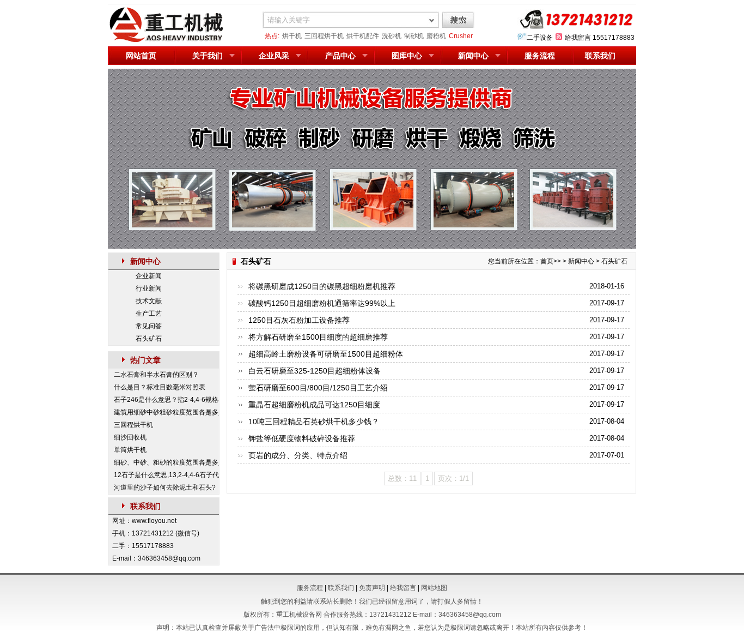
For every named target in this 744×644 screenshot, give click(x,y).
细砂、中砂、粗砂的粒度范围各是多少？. (166, 462)
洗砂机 (391, 36)
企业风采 (274, 55)
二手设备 (540, 37)
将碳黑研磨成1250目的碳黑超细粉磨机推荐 (321, 286)
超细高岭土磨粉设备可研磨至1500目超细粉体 (325, 354)
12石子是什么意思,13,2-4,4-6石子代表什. (166, 475)
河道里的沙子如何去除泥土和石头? (165, 487)
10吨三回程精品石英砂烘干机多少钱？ (313, 421)
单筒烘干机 (130, 450)
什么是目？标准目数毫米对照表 (159, 387)
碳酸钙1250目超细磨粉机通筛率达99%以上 (321, 303)
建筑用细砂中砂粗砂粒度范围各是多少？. (166, 412)
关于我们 (207, 55)
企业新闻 (149, 276)
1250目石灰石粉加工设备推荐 (299, 320)
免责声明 (372, 588)
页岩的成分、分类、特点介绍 (297, 455)
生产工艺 (149, 313)
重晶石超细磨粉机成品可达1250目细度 (314, 404)
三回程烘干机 (324, 36)
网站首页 (141, 55)
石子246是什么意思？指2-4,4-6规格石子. (166, 400)
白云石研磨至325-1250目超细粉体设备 (314, 370)
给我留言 (578, 37)
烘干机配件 (362, 36)
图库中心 (407, 55)
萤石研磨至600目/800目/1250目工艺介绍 (318, 387)
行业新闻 (149, 288)
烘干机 (292, 36)
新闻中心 (473, 55)
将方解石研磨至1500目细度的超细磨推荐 (318, 337)
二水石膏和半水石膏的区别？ (156, 374)
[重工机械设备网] (166, 40)
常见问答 (149, 326)
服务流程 (540, 55)
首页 (546, 261)
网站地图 (434, 588)
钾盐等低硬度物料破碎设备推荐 (301, 438)
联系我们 (600, 55)
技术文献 (149, 301)
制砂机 (414, 36)
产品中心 (340, 55)
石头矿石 (149, 338)
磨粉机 (436, 36)
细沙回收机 (130, 437)
